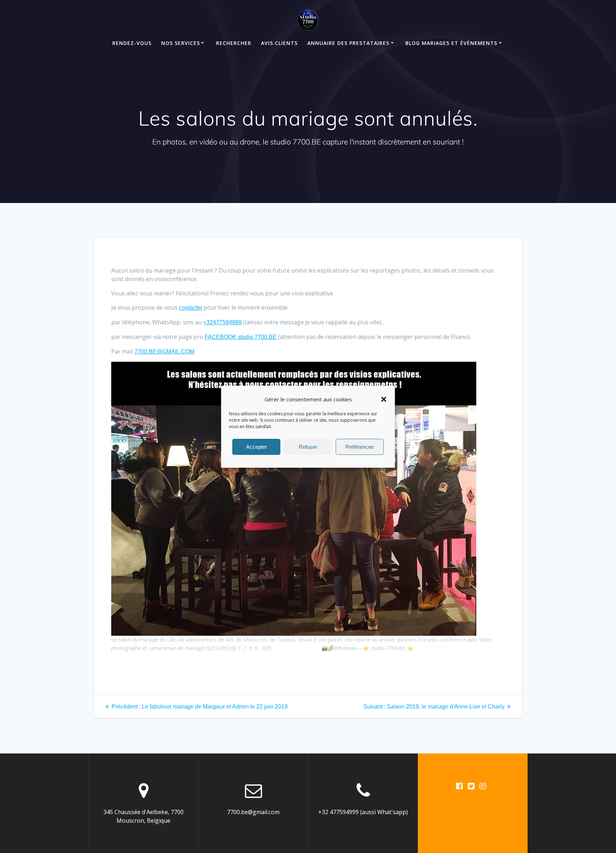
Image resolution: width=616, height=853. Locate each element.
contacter (190, 308)
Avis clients (279, 43)
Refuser (308, 446)
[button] (383, 399)
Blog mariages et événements (451, 43)
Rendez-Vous (132, 43)
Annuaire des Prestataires (348, 43)
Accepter (256, 446)
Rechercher (233, 43)
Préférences (359, 446)
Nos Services (180, 43)
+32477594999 (222, 322)
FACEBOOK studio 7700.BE (241, 337)
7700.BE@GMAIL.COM (164, 352)
